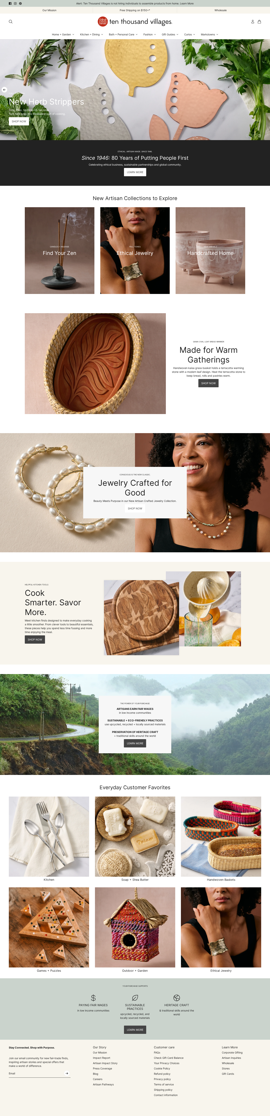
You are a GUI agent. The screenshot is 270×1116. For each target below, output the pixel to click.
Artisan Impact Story (105, 1063)
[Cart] (259, 21)
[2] (253, 136)
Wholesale (228, 1063)
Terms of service (164, 1084)
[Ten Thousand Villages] (135, 22)
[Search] (10, 21)
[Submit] (67, 1073)
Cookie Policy (162, 1068)
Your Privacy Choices (166, 1063)
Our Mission (100, 1052)
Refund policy (162, 1073)
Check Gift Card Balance (168, 1057)
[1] (248, 136)
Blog (95, 1073)
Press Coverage (102, 1068)
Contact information (166, 1095)
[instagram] (15, 3)
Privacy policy (162, 1079)
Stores (226, 1068)
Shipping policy (163, 1089)
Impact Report (101, 1057)
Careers (97, 1079)
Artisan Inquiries (231, 1057)
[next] (266, 90)
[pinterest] (20, 3)
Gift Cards (228, 1073)
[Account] (253, 21)
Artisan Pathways (103, 1084)
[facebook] (10, 3)
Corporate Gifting (232, 1052)
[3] (259, 136)
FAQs (157, 1052)
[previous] (4, 90)
